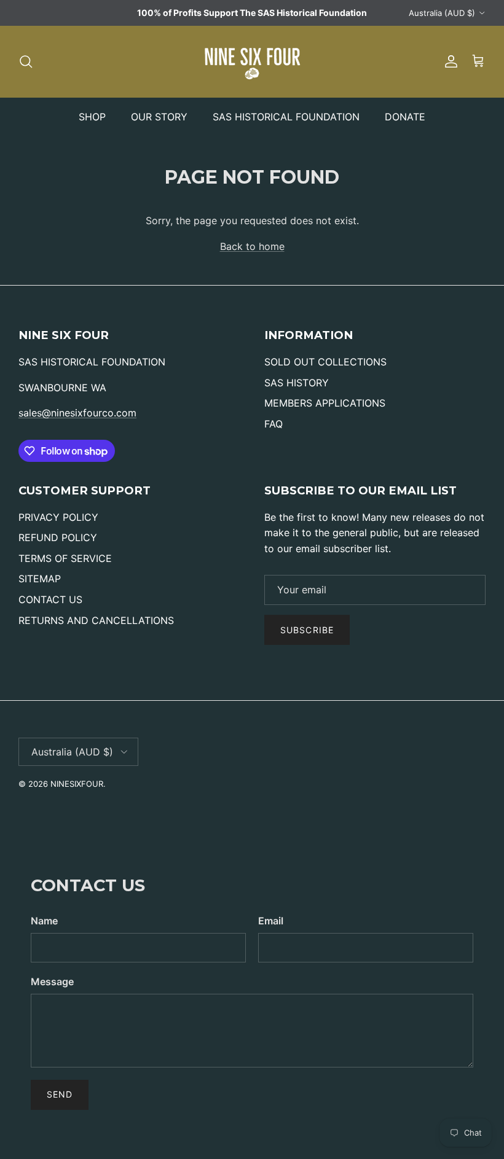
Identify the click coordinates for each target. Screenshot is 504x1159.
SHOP (92, 117)
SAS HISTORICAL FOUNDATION (286, 117)
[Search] (25, 61)
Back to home (252, 246)
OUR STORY (159, 117)
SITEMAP (39, 578)
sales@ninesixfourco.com (77, 413)
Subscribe (307, 630)
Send (60, 1094)
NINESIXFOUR (76, 784)
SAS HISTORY (296, 383)
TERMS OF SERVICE (65, 558)
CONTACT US (50, 599)
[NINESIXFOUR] (252, 61)
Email (270, 921)
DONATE (405, 117)
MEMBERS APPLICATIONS (324, 403)
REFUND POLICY (57, 537)
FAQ (273, 424)
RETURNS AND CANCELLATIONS (96, 620)
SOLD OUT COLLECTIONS (325, 362)
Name (44, 921)
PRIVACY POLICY (58, 517)
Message (52, 981)
